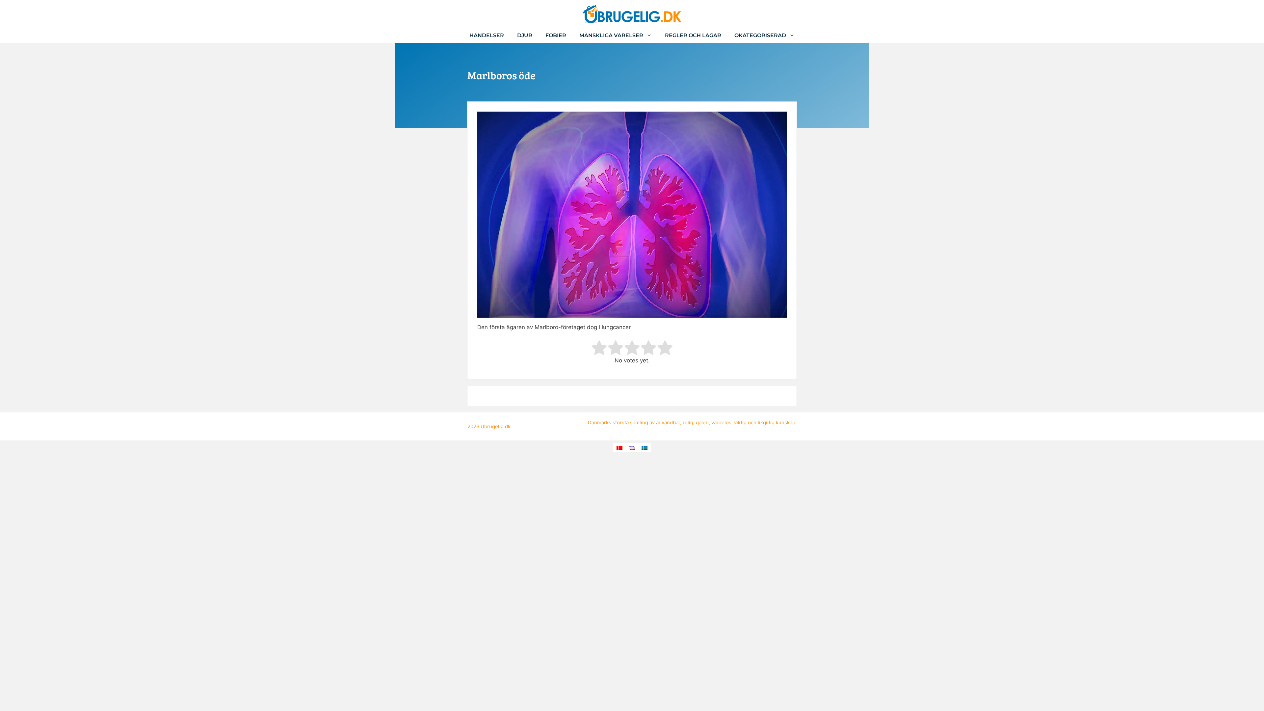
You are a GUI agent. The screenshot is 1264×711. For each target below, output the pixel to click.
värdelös (721, 422)
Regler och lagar (693, 35)
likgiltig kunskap (776, 422)
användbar (668, 422)
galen (702, 422)
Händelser (486, 35)
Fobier (555, 35)
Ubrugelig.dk (496, 426)
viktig (740, 422)
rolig (688, 422)
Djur (524, 35)
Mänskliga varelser (611, 35)
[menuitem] (619, 447)
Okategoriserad (760, 35)
